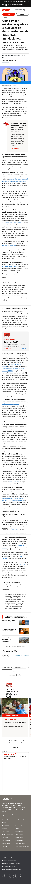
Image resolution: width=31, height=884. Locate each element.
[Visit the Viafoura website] (19, 675)
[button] (10, 741)
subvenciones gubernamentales (12, 223)
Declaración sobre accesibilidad (9, 860)
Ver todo (23, 348)
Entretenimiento (9, 339)
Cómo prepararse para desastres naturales (9, 621)
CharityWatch (18, 498)
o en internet (13, 529)
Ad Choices (4, 872)
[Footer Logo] (15, 799)
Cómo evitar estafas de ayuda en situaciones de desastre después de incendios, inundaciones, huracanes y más (15, 31)
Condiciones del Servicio (7, 857)
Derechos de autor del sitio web (9, 866)
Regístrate (15, 9)
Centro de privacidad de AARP (8, 855)
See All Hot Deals (15, 764)
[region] (15, 665)
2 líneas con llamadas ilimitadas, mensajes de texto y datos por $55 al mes (14, 725)
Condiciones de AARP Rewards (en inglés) (11, 863)
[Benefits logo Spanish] (7, 336)
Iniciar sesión (18, 655)
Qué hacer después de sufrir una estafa (9, 629)
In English (5, 62)
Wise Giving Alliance (17, 500)
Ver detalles (7, 348)
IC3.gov (22, 564)
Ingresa (21, 9)
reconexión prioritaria (9, 245)
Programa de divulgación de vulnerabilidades (11, 869)
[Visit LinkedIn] (21, 876)
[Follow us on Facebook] (4, 876)
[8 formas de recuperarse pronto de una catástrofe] (24, 640)
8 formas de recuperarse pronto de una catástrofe (9, 639)
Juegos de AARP (11, 342)
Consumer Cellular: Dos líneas (15, 722)
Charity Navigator (7, 498)
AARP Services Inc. (19, 828)
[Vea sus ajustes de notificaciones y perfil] (28, 667)
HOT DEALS (9, 754)
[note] (15, 85)
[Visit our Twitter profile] (10, 876)
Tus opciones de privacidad (15, 872)
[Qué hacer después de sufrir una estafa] (24, 631)
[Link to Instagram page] (15, 876)
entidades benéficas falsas (10, 266)
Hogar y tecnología (10, 720)
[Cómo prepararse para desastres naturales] (24, 622)
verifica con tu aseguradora (10, 404)
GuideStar (5, 500)
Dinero (5, 18)
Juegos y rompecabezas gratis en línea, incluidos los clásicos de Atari (14, 345)
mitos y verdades (14, 482)
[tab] (7, 667)
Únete (8, 14)
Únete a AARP (15, 148)
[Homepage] (5, 9)
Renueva (22, 14)
